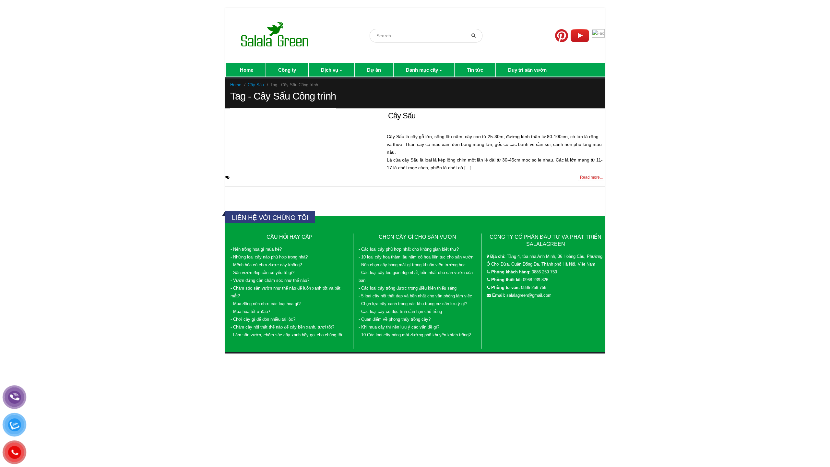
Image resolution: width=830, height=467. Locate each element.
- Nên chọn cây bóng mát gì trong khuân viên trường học (412, 265)
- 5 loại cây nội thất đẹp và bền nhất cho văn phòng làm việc (415, 296)
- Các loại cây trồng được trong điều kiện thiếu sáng (407, 288)
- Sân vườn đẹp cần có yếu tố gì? (262, 272)
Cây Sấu (401, 115)
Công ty (287, 70)
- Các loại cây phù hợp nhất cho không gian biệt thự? (409, 249)
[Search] (474, 35)
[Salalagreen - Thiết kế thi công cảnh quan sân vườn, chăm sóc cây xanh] (275, 36)
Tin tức (475, 70)
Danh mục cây (422, 70)
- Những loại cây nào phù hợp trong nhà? (269, 257)
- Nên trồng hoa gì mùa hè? (256, 249)
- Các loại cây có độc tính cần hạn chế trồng (400, 311)
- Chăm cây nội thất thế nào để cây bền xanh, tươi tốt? (282, 327)
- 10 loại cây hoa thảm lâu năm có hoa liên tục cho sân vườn (416, 257)
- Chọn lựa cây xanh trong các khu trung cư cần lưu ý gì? (413, 304)
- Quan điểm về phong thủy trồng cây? (395, 319)
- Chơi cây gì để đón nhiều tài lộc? (263, 319)
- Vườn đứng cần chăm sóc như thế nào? (270, 280)
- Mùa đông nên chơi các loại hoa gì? (266, 304)
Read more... (591, 177)
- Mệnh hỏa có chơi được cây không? (266, 265)
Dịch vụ (329, 70)
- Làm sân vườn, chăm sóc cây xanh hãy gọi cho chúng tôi (286, 335)
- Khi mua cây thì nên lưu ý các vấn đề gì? (399, 327)
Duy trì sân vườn (527, 70)
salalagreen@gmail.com (528, 295)
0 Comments (244, 177)
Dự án (374, 70)
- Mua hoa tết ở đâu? (250, 311)
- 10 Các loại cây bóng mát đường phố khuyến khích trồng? (415, 335)
